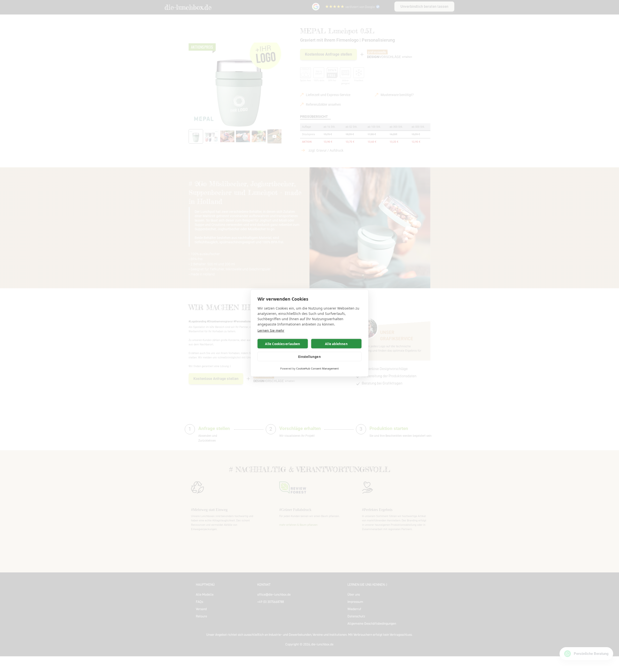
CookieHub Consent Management (317, 368)
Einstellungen (309, 356)
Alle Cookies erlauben (282, 343)
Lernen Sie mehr (271, 330)
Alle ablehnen (336, 343)
